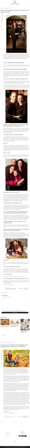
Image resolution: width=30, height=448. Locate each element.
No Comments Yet (4, 292)
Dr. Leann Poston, (6, 395)
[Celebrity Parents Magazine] (15, 3)
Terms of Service (15, 441)
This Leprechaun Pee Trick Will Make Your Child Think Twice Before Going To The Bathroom (15, 326)
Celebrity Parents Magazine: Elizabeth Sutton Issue (24, 332)
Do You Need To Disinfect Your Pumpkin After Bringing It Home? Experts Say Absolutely (14, 345)
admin (1, 13)
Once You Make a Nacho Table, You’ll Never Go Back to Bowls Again (5, 326)
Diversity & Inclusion (7, 433)
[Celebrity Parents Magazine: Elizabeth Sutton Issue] (25, 324)
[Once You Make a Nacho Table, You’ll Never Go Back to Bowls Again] (5, 322)
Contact (15, 440)
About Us (7, 432)
